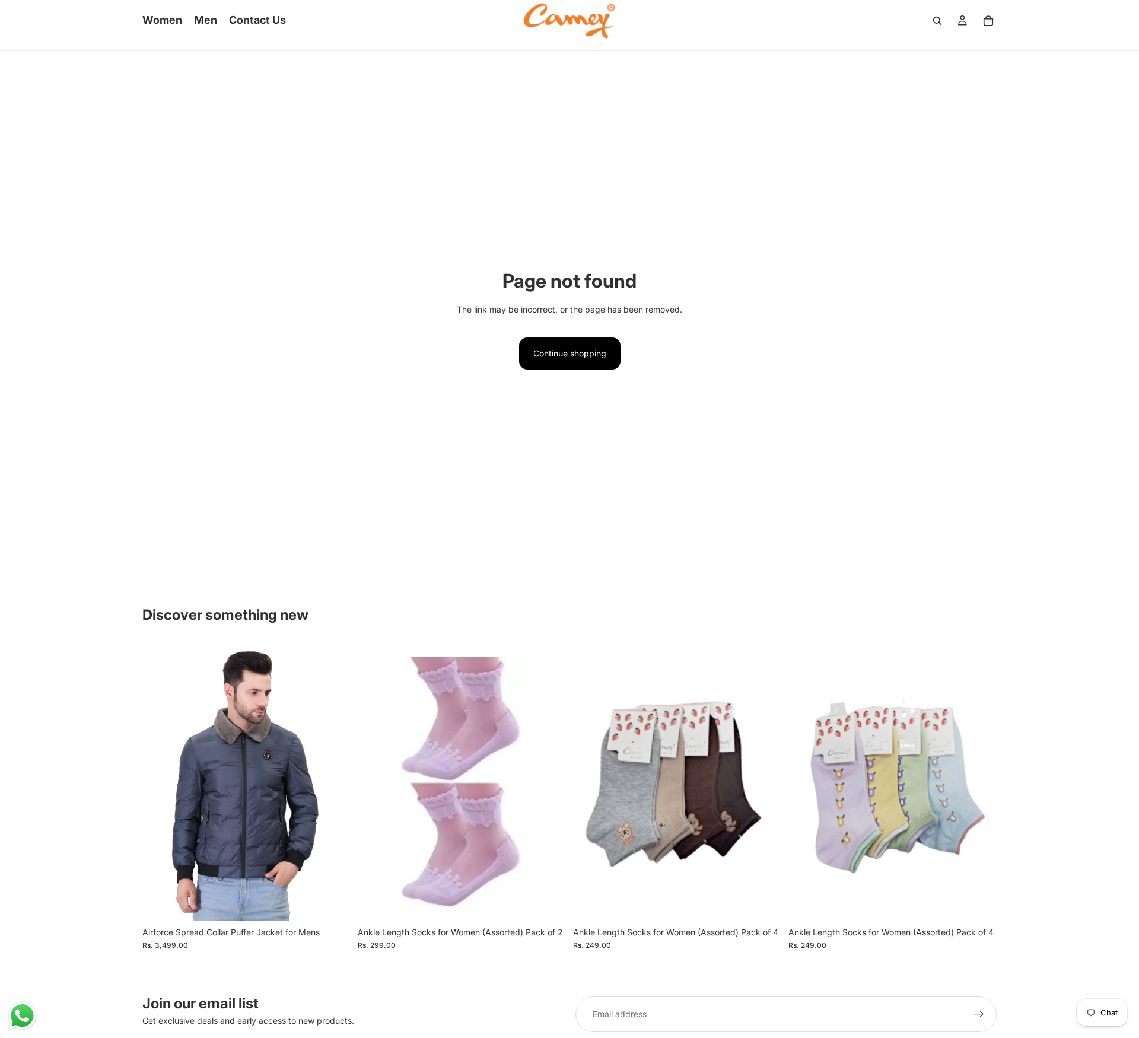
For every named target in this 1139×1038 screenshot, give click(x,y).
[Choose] (332, 902)
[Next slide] (333, 782)
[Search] (937, 21)
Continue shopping (569, 353)
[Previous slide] (160, 782)
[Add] (547, 902)
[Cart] (988, 21)
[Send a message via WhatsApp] (22, 1015)
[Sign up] (978, 1014)
